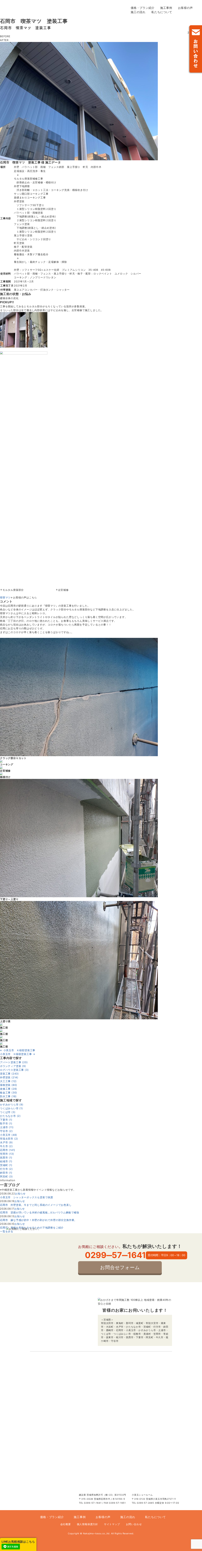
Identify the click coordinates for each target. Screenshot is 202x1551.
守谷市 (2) (6, 1131)
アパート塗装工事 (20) (14, 1062)
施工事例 (166, 7)
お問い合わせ (195, 49)
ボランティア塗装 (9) (13, 1066)
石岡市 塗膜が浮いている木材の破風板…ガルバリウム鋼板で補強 (39, 1212)
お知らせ (20, 1193)
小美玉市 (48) (8, 1134)
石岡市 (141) (7, 1150)
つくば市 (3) (7, 1112)
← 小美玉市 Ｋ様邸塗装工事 (17, 1050)
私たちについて (161, 12)
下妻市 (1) (6, 1119)
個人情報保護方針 (87, 1524)
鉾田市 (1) (6, 1172)
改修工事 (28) (8, 1088)
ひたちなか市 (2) (10, 1115)
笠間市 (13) (7, 1153)
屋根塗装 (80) (8, 1085)
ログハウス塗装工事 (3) (14, 1069)
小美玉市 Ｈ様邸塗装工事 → (17, 1054)
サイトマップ (112, 1524)
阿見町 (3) (6, 1176)
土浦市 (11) (6, 1127)
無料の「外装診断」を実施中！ (186, 98)
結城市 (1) (6, 1161)
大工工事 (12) (8, 1081)
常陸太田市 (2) (9, 1138)
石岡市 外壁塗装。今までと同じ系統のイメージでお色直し (36, 1204)
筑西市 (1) (6, 1157)
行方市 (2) (6, 1168)
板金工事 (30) (8, 1092)
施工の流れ (138, 12)
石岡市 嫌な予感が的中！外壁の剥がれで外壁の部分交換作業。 (38, 1220)
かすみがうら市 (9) (11, 1104)
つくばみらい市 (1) (11, 1108)
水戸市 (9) (6, 1142)
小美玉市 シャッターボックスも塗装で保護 (26, 1197)
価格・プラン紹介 (142, 7)
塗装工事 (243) (9, 1073)
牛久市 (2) (6, 1146)
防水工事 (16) (8, 1096)
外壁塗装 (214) (9, 1077)
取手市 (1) (6, 1123)
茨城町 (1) (6, 1165)
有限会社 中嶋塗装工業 (34, 9)
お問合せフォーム (120, 1267)
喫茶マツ (5, 597)
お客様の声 (185, 7)
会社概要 (65, 1524)
